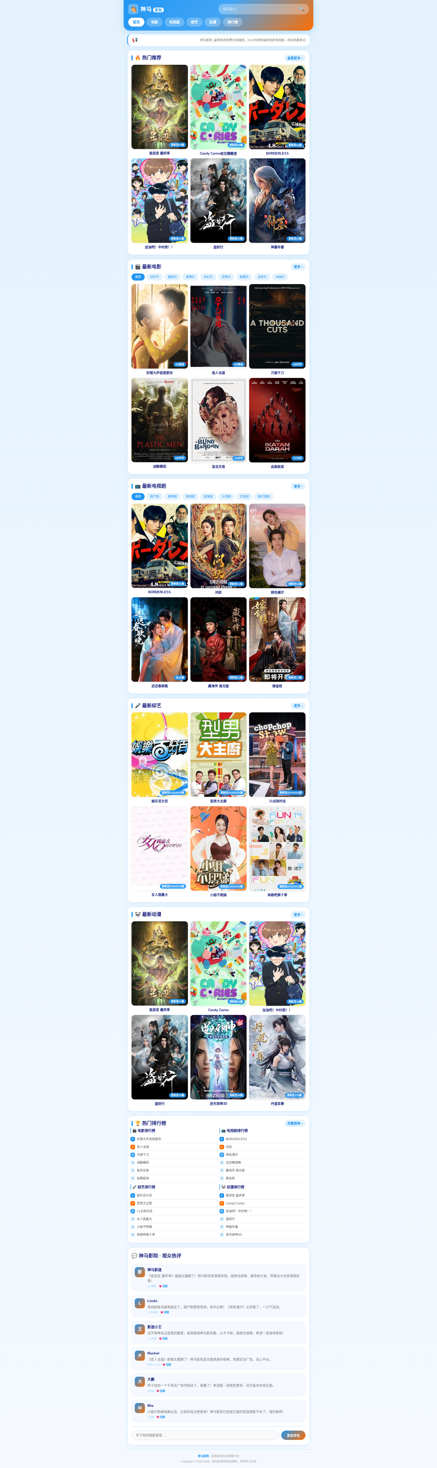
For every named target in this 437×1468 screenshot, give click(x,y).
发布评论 (293, 1435)
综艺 (194, 22)
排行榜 (232, 22)
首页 (136, 22)
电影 (154, 22)
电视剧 (174, 22)
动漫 (212, 22)
